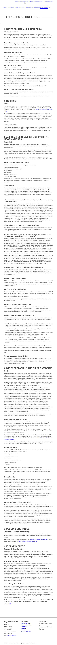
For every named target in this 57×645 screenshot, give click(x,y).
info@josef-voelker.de (11, 635)
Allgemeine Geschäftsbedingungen (36, 1)
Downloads (23, 629)
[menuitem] (21, 1)
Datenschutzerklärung (49, 1)
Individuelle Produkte (25, 623)
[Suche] (49, 7)
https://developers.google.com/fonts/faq (38, 539)
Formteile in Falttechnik (26, 625)
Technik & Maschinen (26, 631)
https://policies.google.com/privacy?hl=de (28, 541)
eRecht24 (9, 603)
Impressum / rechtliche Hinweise (21, 1)
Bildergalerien (24, 626)
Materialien (23, 628)
